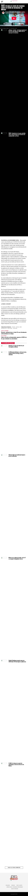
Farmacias (4, 328)
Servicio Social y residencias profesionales (15, 887)
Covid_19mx (19, 327)
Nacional (10, 328)
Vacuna (15, 328)
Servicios (13, 885)
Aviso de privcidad (14, 888)
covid (13, 327)
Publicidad (8, 885)
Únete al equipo (19, 885)
